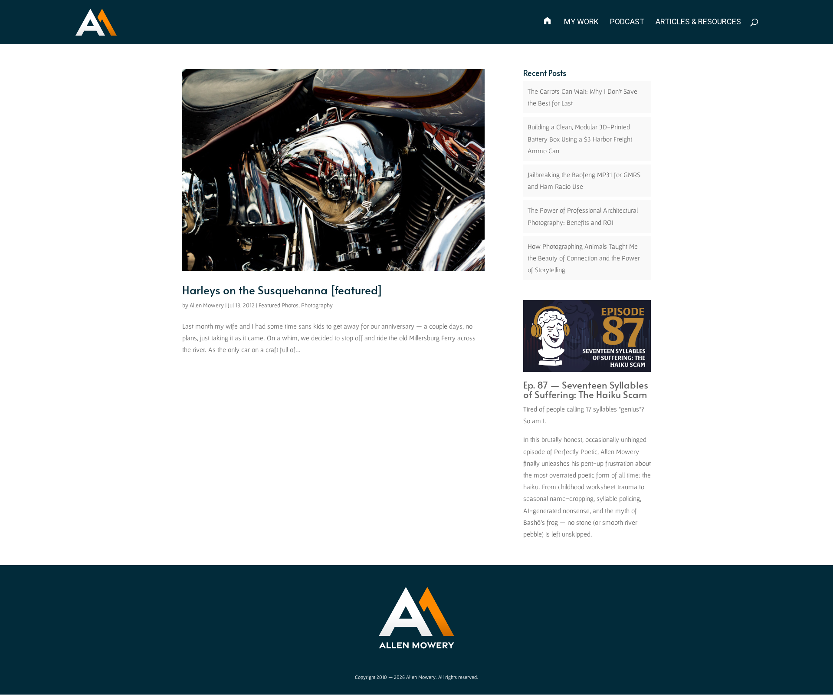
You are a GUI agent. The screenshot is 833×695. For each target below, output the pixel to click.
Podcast (627, 22)
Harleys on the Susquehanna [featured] (282, 289)
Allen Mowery (207, 305)
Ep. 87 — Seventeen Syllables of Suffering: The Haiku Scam (585, 389)
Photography (317, 305)
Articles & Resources (698, 22)
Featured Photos (278, 305)
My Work (581, 22)
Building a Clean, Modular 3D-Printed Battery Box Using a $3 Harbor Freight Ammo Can (580, 138)
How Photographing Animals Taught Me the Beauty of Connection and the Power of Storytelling (584, 257)
